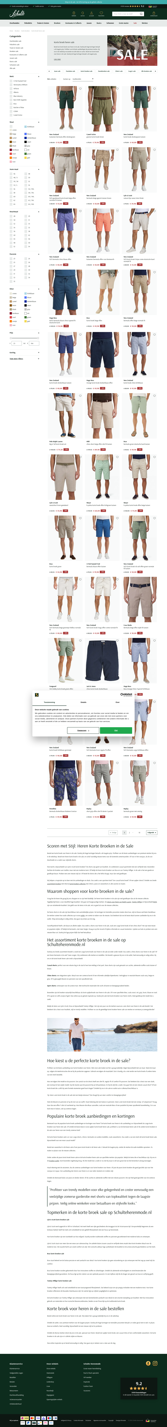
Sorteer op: (67, 79)
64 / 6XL (31, 204)
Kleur (12, 289)
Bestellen (13, 1377)
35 (29, 227)
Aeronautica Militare (20, 85)
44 (14, 239)
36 (14, 231)
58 (14, 193)
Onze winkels (52, 1363)
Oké (116, 730)
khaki (14, 146)
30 (14, 220)
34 (14, 227)
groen (29, 154)
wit (28, 150)
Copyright (110, 1420)
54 (29, 185)
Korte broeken (25, 31)
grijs (28, 146)
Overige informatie (121, 1420)
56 (14, 189)
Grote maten (123, 23)
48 (29, 174)
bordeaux (15, 150)
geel (28, 158)
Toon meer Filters (16, 358)
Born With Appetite (20, 100)
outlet (83, 915)
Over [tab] (118, 702)
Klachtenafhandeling (17, 1395)
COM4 (16, 111)
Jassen (89, 23)
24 (29, 258)
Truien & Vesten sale (16, 48)
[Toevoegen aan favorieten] (80, 89)
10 (140, 833)
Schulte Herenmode (92, 1363)
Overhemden (14, 23)
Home (11, 31)
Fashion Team (88, 1386)
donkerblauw (31, 138)
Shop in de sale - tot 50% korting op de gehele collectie (83, 2)
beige (14, 134)
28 (14, 216)
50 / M (16, 181)
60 (14, 196)
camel (14, 138)
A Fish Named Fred (20, 81)
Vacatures (87, 1391)
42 (29, 235)
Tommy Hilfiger (137, 902)
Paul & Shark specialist (91, 1373)
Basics (99, 23)
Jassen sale (13, 58)
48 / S (16, 177)
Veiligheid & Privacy (66, 1420)
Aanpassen (81, 730)
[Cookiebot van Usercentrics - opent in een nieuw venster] (122, 695)
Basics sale (13, 61)
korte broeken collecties (78, 884)
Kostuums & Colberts (73, 23)
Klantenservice (16, 1363)
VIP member (88, 1377)
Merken (145, 23)
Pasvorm (13, 254)
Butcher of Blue (19, 107)
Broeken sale (14, 51)
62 (14, 200)
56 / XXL (31, 189)
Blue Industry (18, 96)
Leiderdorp (50, 1382)
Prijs (11, 333)
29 (29, 216)
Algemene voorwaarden (99, 1420)
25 (14, 262)
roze (13, 162)
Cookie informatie (78, 1420)
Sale (135, 23)
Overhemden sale (15, 41)
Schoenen (110, 23)
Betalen (12, 1382)
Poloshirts (28, 23)
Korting (12, 352)
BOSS (155, 902)
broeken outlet (54, 1161)
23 (14, 258)
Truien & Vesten (43, 23)
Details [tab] (83, 702)
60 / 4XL (31, 196)
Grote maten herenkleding (92, 1368)
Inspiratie (87, 1382)
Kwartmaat (14, 212)
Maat (12, 122)
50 (29, 177)
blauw (29, 134)
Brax (15, 104)
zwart (29, 142)
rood (14, 154)
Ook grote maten (56, 6)
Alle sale (12, 68)
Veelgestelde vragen (16, 1373)
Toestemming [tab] (49, 702)
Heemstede (50, 1373)
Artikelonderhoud (15, 1404)
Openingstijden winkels (54, 1399)
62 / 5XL (31, 200)
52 (29, 181)
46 (14, 174)
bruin (14, 142)
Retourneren (14, 1391)
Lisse (48, 1386)
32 (14, 224)
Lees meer (57, 59)
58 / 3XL (31, 193)
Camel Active (18, 115)
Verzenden (13, 1386)
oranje (14, 158)
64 (14, 204)
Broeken (57, 23)
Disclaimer (88, 1420)
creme (14, 130)
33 (29, 224)
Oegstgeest (50, 1395)
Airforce (16, 88)
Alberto (16, 92)
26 (29, 262)
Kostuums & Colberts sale (18, 55)
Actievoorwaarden (16, 1399)
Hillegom (49, 1377)
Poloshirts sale (14, 44)
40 (14, 235)
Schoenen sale (14, 65)
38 (29, 231)
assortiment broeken (54, 884)
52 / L (15, 185)
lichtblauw (30, 127)
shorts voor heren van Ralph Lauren (119, 902)
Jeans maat (14, 169)
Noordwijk (50, 1391)
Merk (12, 76)
